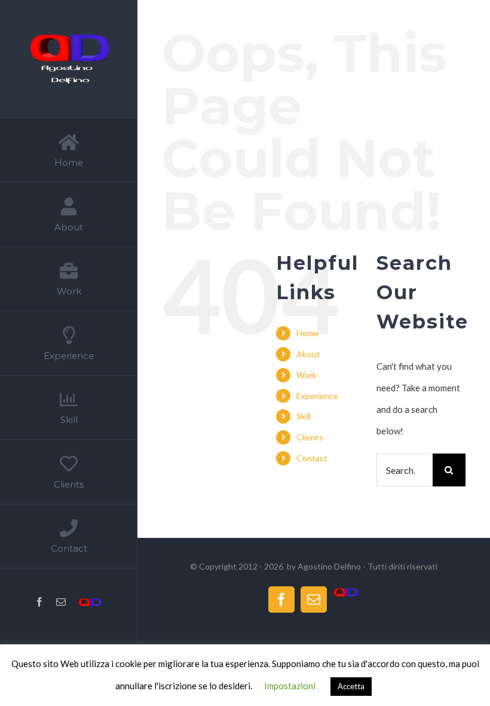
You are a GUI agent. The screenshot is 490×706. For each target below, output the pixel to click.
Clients (309, 437)
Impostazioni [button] (290, 685)
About (308, 354)
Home (307, 333)
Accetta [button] (351, 686)
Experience (317, 396)
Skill (303, 416)
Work (306, 375)
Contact (311, 458)
